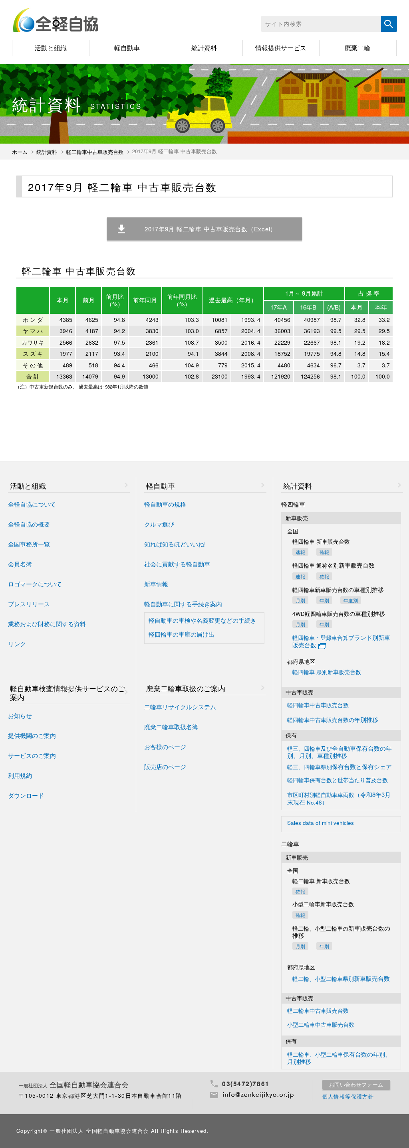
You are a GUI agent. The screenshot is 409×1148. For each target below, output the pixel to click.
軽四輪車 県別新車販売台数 (326, 672)
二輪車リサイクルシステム (180, 707)
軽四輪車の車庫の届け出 (181, 634)
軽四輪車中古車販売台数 (318, 705)
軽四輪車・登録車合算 (341, 641)
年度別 (350, 600)
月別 (300, 600)
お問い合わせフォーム (356, 1084)
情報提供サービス (280, 47)
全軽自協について (32, 504)
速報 (300, 551)
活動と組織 (51, 47)
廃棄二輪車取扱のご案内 (185, 688)
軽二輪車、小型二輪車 (339, 1058)
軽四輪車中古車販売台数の (332, 720)
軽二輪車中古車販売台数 (94, 152)
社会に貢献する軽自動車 (177, 564)
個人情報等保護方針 (348, 1097)
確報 (324, 551)
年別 (324, 600)
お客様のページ (165, 747)
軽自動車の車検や (202, 620)
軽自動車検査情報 (67, 692)
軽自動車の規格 (165, 504)
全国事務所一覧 (29, 544)
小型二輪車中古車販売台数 (320, 1025)
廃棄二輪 (357, 47)
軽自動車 (127, 47)
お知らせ (20, 716)
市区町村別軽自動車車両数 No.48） (339, 798)
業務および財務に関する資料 (47, 624)
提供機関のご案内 (32, 736)
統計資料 (204, 47)
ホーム (20, 152)
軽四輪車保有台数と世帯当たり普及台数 (337, 780)
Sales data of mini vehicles (320, 823)
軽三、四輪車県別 (339, 767)
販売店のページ (165, 767)
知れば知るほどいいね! (175, 544)
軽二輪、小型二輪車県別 (341, 978)
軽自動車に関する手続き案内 (183, 604)
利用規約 (20, 775)
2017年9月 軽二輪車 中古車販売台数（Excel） (210, 229)
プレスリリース (29, 604)
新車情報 (156, 584)
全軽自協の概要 (29, 524)
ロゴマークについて (35, 584)
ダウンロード (26, 795)
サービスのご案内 (32, 755)
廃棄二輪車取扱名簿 (171, 727)
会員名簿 (20, 564)
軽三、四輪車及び (339, 752)
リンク (17, 644)
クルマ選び (159, 524)
